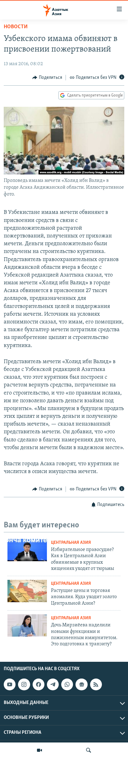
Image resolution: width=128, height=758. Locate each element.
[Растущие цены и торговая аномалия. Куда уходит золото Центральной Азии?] (27, 591)
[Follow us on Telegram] (53, 684)
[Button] (47, 78)
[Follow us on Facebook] (38, 684)
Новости (16, 27)
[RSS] (96, 684)
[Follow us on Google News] (81, 684)
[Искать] (88, 750)
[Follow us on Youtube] (10, 684)
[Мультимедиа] (39, 750)
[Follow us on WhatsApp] (67, 684)
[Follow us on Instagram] (24, 684)
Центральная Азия (71, 542)
